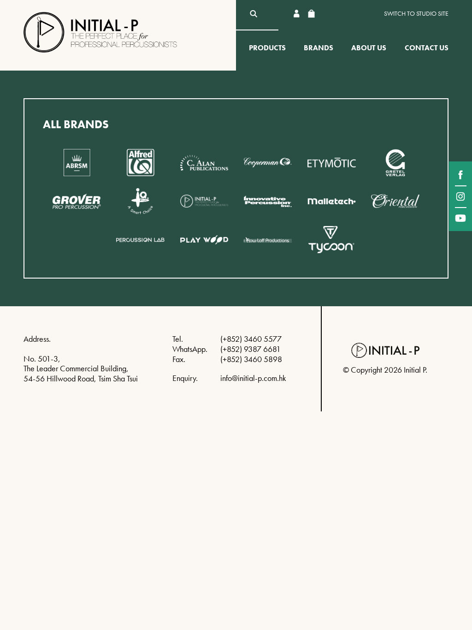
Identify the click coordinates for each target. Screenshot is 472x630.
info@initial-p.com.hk (253, 378)
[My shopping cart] (311, 13)
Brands (318, 48)
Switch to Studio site (416, 14)
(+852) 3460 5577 (251, 338)
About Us (368, 48)
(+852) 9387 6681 (250, 349)
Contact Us (426, 48)
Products (267, 48)
